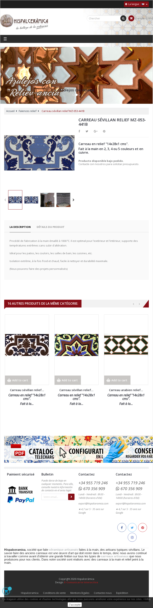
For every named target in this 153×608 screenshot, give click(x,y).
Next (74, 200)
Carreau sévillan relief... (27, 390)
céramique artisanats (63, 549)
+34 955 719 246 (93, 482)
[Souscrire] (71, 497)
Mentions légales (79, 593)
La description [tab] (20, 227)
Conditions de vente (54, 593)
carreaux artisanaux (114, 556)
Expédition (122, 593)
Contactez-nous (103, 593)
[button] (6, 79)
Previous (5, 200)
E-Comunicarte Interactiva (81, 582)
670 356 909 (94, 488)
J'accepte (75, 604)
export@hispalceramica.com (93, 503)
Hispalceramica (29, 593)
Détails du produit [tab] (51, 227)
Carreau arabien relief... (126, 390)
